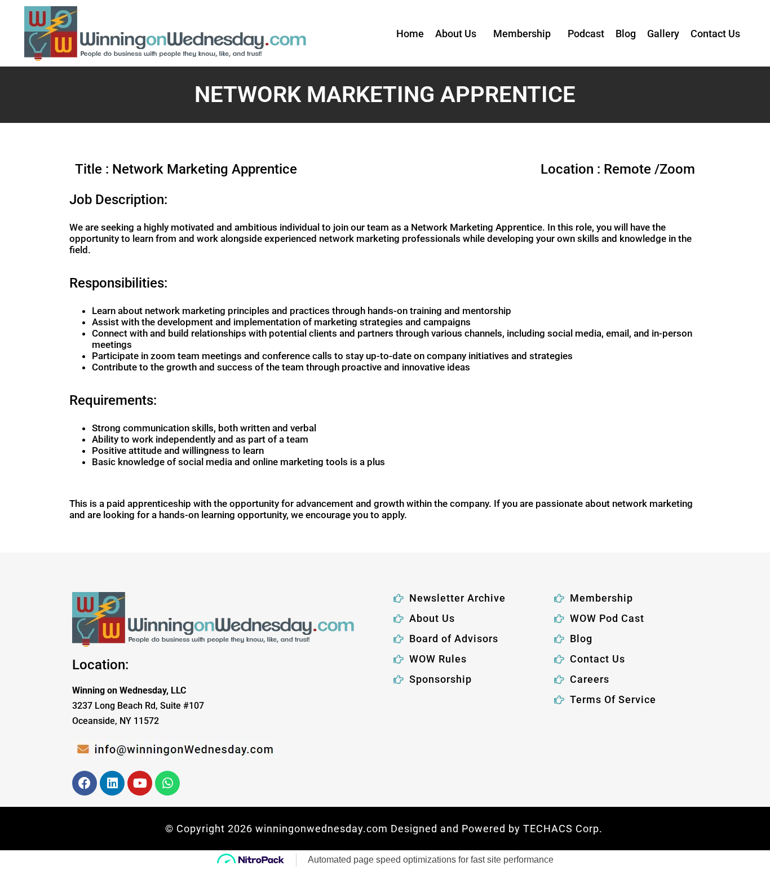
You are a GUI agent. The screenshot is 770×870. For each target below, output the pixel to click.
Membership (522, 33)
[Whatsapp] (167, 783)
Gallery (663, 33)
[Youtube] (139, 783)
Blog (626, 33)
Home (410, 33)
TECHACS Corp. (564, 828)
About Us (455, 33)
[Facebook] (84, 783)
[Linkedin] (112, 783)
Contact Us (715, 33)
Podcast (586, 33)
